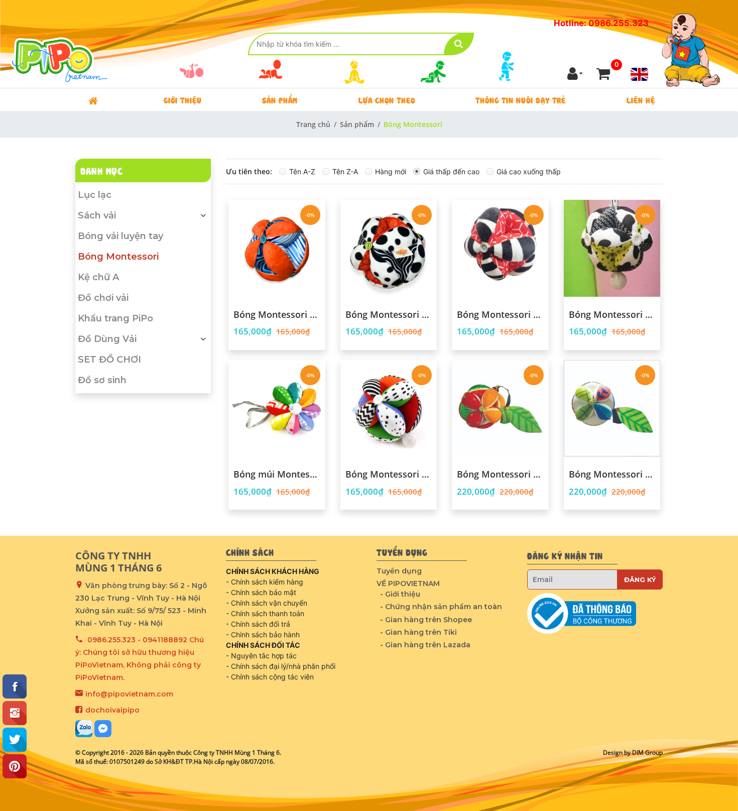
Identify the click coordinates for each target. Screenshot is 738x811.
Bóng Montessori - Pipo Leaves (612, 474)
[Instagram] (15, 713)
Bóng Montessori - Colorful (388, 474)
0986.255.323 (111, 639)
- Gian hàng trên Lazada (425, 644)
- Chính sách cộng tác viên (270, 676)
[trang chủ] (92, 99)
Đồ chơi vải (103, 297)
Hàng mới (390, 171)
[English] (639, 74)
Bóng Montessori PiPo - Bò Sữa (612, 314)
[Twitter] (15, 740)
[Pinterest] (15, 766)
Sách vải (97, 215)
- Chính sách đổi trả (258, 624)
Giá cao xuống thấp (529, 171)
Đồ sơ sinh (102, 380)
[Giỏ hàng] (603, 73)
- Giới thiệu (400, 594)
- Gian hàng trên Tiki (418, 632)
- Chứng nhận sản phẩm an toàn (441, 606)
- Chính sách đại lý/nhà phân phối (280, 666)
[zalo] (83, 728)
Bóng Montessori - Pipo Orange (276, 314)
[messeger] (102, 728)
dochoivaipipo (112, 710)
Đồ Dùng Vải (107, 338)
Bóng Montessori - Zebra (500, 314)
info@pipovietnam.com (129, 694)
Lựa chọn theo (386, 99)
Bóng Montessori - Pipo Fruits (500, 474)
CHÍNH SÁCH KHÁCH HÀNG (272, 571)
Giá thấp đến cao (451, 171)
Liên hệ (641, 99)
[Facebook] (15, 686)
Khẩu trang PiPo (115, 318)
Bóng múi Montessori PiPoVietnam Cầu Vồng (276, 474)
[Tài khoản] (575, 73)
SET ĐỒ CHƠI (109, 359)
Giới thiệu (183, 99)
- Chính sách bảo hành (263, 634)
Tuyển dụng (399, 570)
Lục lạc (94, 194)
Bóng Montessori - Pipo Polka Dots (388, 314)
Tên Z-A (345, 171)
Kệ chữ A (98, 277)
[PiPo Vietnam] (60, 44)
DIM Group (647, 752)
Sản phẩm (280, 99)
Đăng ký (640, 579)
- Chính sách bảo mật (261, 592)
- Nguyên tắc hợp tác (261, 655)
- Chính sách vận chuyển (266, 603)
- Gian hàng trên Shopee (426, 619)
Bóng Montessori (118, 256)
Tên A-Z (302, 171)
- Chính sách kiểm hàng (264, 581)
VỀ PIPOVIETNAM (408, 583)
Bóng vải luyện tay (120, 236)
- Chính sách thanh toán (265, 613)
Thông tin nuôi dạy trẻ (520, 99)
